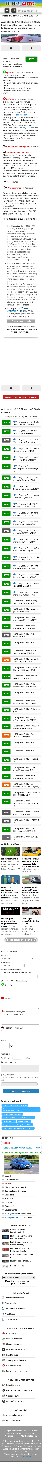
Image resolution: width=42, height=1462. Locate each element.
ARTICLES (33, 11)
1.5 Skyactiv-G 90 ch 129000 (25, 820)
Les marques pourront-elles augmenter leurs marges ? (9, 922)
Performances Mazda (14, 1297)
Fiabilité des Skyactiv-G (20, 1261)
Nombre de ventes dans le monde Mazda (21, 1237)
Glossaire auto (12, 1396)
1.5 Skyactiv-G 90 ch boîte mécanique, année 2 (24, 718)
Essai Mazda (10, 1303)
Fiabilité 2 (9, 1202)
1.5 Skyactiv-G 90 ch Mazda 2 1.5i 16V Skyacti (26, 496)
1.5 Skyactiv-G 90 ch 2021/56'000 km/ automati (24, 802)
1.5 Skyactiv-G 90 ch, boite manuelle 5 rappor (25, 478)
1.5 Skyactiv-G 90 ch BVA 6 (24, 836)
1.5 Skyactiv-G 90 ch (21, 642)
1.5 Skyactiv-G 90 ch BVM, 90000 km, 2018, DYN (25, 458)
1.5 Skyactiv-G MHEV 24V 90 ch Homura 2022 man (26, 668)
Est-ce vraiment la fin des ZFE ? (9, 860)
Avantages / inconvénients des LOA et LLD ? (30, 921)
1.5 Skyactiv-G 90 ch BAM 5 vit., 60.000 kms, (26, 584)
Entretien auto (13, 1385)
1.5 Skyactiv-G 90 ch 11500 (24, 759)
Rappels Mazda (17, 1265)
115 (18, 1217)
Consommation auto (15, 1349)
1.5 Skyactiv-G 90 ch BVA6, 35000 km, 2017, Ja (26, 440)
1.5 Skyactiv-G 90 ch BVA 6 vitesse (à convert (26, 449)
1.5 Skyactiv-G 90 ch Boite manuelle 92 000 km (25, 540)
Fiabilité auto (12, 1355)
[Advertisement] (21, 361)
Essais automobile (14, 1338)
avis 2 (9, 1183)
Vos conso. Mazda (14, 1420)
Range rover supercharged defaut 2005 (17, 1125)
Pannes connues (13, 1365)
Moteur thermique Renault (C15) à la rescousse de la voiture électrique (30, 862)
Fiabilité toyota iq (9, 1121)
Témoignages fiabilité (16, 1360)
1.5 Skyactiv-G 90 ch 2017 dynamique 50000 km (24, 618)
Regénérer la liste (21, 939)
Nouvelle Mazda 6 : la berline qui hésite (19, 1249)
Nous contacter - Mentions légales (21, 1436)
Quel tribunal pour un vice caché (15, 1105)
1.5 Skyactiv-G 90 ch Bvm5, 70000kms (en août (26, 423)
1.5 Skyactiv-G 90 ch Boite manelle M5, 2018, (25, 514)
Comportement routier (15, 1191)
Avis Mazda (10, 1314)
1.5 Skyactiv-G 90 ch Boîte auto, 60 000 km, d (24, 768)
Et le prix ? (9, 1198)
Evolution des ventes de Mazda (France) (21, 1243)
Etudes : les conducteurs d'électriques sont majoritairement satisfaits (9, 892)
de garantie (28, 127)
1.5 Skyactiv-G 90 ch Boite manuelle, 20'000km (25, 531)
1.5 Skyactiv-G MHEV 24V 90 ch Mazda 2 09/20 (25, 505)
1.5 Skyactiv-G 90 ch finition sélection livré (25, 677)
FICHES (23, 11)
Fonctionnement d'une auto (19, 1390)
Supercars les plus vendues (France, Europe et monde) (30, 890)
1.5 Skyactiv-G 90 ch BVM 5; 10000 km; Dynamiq (25, 602)
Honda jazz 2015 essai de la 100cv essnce (18, 1118)
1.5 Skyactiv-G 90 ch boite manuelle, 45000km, (25, 567)
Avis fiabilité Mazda (15, 1415)
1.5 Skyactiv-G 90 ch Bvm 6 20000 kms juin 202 (24, 652)
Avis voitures (12, 1333)
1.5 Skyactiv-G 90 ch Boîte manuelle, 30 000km (24, 627)
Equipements (11, 1210)
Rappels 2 (9, 1206)
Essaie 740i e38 (24, 1121)
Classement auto (14, 1344)
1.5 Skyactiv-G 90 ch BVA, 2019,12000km (24, 735)
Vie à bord (9, 1194)
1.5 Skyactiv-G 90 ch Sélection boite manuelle (24, 487)
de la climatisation (19, 114)
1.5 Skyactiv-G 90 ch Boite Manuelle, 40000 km (25, 523)
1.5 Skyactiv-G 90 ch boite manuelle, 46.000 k (25, 593)
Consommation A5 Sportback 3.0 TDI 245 (18, 1128)
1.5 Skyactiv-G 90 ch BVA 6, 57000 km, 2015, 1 (26, 549)
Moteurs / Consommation (16, 1187)
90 (18, 1213)
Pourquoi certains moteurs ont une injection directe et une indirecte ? (19, 1110)
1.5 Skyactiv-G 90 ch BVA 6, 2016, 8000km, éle (26, 432)
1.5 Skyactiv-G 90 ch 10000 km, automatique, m (26, 575)
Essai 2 (8, 1176)
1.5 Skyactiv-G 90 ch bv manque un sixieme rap (23, 785)
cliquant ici (26, 1456)
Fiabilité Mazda (11, 1319)
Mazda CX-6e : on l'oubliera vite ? (18, 1230)
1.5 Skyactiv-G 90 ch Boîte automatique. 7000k (24, 702)
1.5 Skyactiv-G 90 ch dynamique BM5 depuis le (24, 467)
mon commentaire (21, 1091)
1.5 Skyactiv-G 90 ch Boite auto (26, 709)
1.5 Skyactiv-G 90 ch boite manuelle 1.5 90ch (24, 777)
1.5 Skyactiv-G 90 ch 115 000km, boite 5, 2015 (23, 829)
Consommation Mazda (15, 1308)
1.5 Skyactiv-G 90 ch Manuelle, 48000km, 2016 (26, 660)
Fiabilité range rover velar (12, 1114)
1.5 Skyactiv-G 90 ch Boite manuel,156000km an (24, 685)
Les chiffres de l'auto (15, 1401)
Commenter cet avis (21, 321)
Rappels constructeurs (16, 1371)
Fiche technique (12, 1179)
